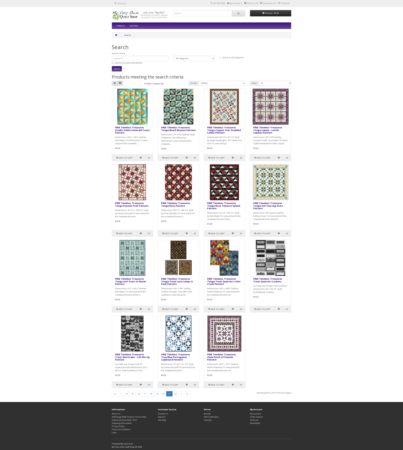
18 (151, 393)
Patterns (121, 25)
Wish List (254, 420)
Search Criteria (118, 53)
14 (126, 393)
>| (187, 393)
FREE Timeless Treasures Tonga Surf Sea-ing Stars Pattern (268, 205)
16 (139, 393)
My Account (255, 413)
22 (175, 393)
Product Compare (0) (154, 83)
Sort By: (193, 83)
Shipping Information (122, 423)
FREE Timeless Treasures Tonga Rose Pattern (175, 204)
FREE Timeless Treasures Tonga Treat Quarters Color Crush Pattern (224, 281)
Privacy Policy (118, 426)
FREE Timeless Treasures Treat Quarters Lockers (267, 280)
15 (132, 393)
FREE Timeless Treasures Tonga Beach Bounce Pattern (178, 129)
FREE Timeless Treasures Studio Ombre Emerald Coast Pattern (132, 130)
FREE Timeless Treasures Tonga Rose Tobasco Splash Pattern (223, 205)
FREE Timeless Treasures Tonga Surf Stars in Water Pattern (130, 281)
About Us (116, 413)
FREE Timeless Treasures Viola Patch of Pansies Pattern (221, 357)
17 (145, 393)
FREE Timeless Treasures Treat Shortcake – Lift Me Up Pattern (132, 357)
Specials (208, 420)
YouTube (134, 25)
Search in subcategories (233, 57)
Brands (207, 413)
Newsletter (255, 423)
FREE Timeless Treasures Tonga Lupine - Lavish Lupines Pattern (267, 130)
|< (115, 393)
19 (157, 393)
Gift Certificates (211, 416)
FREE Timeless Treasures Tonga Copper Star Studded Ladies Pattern (224, 130)
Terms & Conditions (121, 429)
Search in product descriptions (128, 62)
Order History (256, 416)
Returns (161, 416)
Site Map (162, 420)
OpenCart (128, 443)
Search (127, 35)
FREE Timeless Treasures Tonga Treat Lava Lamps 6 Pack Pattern (177, 281)
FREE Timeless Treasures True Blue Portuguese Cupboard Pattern (175, 357)
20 (163, 393)
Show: (254, 83)
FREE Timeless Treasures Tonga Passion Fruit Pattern (131, 204)
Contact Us (163, 413)
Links (114, 432)
